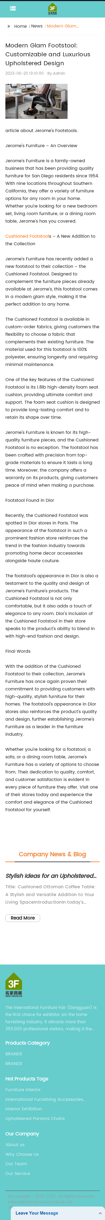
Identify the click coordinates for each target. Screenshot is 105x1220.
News (37, 26)
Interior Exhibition (23, 1109)
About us (14, 1144)
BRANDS (13, 1054)
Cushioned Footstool (27, 236)
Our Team (16, 1163)
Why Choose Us (22, 1154)
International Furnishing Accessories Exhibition (44, 1099)
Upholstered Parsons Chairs (35, 1118)
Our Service (17, 1173)
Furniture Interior (23, 1090)
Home (20, 26)
